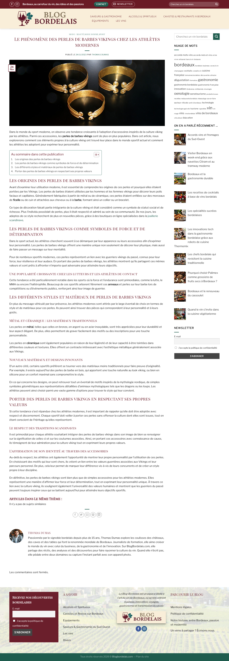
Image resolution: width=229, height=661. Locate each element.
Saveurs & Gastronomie (106, 16)
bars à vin (189, 59)
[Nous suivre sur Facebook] (12, 4)
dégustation (181, 80)
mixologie (208, 89)
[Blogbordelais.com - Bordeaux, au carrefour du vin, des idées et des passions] (46, 19)
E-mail (177, 336)
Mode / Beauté (76, 34)
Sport (102, 34)
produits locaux (212, 94)
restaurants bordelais (189, 99)
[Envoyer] (216, 4)
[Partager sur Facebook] (75, 515)
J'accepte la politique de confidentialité (197, 347)
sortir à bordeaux (195, 103)
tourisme (194, 108)
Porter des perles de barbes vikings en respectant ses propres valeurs (53, 171)
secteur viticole (181, 103)
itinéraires (190, 89)
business (206, 66)
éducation (188, 117)
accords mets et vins (202, 55)
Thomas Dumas (100, 55)
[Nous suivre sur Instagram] (17, 4)
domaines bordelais (192, 75)
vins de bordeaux (207, 113)
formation (193, 80)
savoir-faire (211, 99)
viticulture (178, 118)
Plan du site (142, 656)
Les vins (121, 20)
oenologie (181, 93)
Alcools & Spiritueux (142, 16)
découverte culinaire (208, 75)
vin (209, 107)
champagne (178, 71)
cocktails (188, 71)
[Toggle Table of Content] (94, 154)
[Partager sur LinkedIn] (99, 515)
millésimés (199, 89)
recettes (177, 99)
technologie (208, 102)
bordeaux (184, 64)
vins (181, 113)
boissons (197, 59)
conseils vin (197, 71)
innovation (180, 88)
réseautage (202, 99)
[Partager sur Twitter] (81, 515)
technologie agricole (182, 109)
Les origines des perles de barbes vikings (37, 159)
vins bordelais (190, 114)
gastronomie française (208, 85)
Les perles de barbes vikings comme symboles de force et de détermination (56, 163)
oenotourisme (198, 93)
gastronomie (208, 80)
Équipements (100, 20)
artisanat (182, 59)
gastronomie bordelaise (186, 84)
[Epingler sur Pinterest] (93, 515)
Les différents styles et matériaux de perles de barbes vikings (49, 167)
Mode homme (91, 34)
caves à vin (214, 66)
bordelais (198, 66)
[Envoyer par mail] (87, 515)
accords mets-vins (183, 55)
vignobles (202, 109)
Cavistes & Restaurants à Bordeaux (187, 16)
